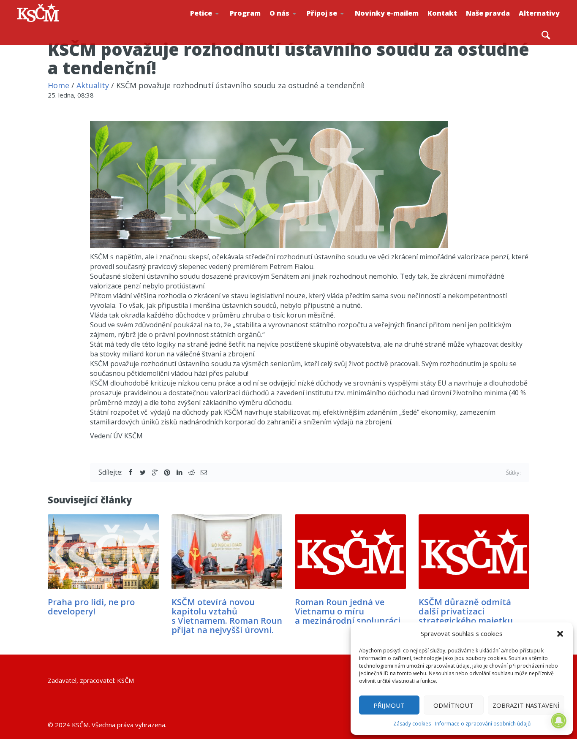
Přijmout (389, 705)
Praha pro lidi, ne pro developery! (91, 606)
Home (58, 85)
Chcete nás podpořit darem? (296, 23)
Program (245, 13)
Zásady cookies (412, 723)
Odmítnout (453, 705)
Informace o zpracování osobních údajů (483, 723)
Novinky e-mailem (387, 13)
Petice (201, 13)
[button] (560, 634)
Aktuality (92, 85)
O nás (279, 13)
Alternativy (539, 13)
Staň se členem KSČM (335, 25)
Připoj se (322, 13)
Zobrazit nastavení (526, 705)
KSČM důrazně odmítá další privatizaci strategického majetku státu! (466, 616)
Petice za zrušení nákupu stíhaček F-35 (220, 25)
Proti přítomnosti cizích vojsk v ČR (216, 22)
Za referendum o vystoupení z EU (218, 23)
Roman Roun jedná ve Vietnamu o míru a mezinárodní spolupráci (347, 611)
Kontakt (442, 13)
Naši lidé (299, 24)
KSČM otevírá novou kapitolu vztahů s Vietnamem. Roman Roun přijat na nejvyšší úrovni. (226, 616)
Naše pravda (488, 13)
